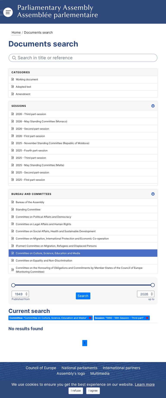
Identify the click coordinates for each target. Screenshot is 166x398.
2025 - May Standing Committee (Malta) (40, 165)
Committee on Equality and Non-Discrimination (44, 260)
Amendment (23, 94)
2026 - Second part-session (32, 128)
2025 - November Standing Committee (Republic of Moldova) (52, 143)
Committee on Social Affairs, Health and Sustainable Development (56, 231)
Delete (89, 318)
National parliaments (79, 368)
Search (83, 296)
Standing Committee (28, 209)
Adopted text (23, 86)
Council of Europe (41, 368)
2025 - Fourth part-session (32, 150)
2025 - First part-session (30, 179)
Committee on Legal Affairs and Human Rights (43, 224)
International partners (121, 368)
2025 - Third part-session (31, 157)
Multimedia (100, 373)
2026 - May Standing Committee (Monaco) (41, 121)
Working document (27, 79)
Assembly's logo (71, 373)
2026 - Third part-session (31, 114)
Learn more (145, 384)
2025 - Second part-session (32, 172)
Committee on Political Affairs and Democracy (43, 216)
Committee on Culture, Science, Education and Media (48, 253)
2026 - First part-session (30, 136)
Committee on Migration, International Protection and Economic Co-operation (62, 238)
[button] (153, 106)
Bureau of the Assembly (30, 202)
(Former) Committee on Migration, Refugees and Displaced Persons (56, 245)
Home (16, 32)
